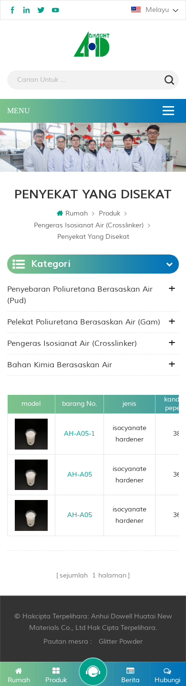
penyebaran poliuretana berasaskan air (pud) (80, 294)
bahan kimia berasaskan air (59, 365)
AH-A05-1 (79, 434)
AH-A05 (79, 474)
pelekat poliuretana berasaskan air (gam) (83, 322)
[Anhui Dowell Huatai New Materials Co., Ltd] (93, 45)
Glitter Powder (121, 641)
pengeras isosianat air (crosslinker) (89, 225)
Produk (109, 213)
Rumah (76, 213)
